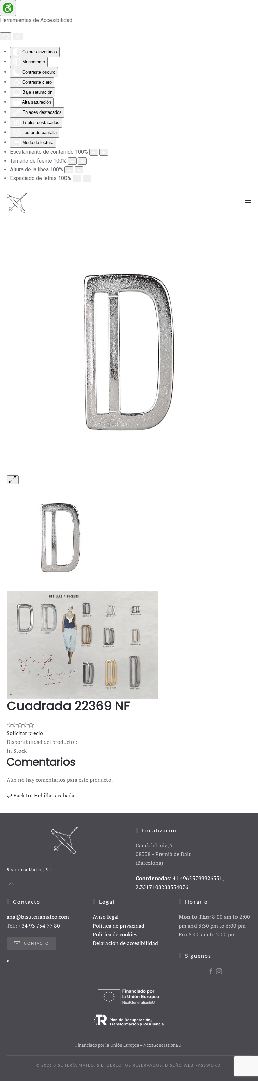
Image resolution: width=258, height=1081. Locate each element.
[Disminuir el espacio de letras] (77, 178)
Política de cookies (115, 934)
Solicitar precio (25, 733)
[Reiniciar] (5, 36)
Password (208, 1065)
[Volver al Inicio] (17, 202)
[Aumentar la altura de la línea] (79, 169)
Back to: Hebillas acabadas (44, 795)
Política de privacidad (118, 925)
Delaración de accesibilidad (125, 943)
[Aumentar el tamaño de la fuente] (82, 161)
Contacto (36, 943)
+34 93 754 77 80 (39, 925)
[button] (248, 202)
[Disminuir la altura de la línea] (68, 169)
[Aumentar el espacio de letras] (87, 178)
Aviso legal (106, 916)
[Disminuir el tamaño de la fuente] (72, 161)
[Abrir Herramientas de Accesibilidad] (8, 8)
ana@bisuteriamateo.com (38, 916)
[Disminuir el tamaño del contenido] (93, 152)
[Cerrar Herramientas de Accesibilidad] (18, 36)
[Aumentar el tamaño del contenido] (103, 152)
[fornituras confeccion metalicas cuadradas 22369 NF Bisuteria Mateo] (129, 351)
